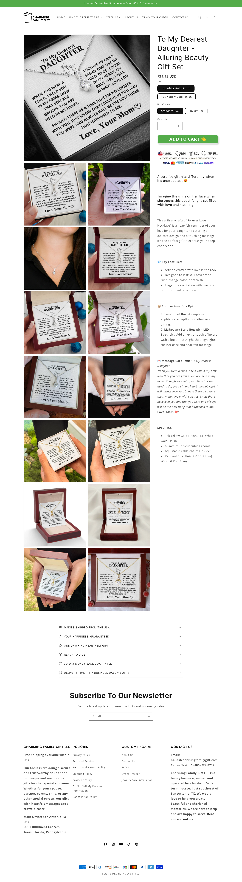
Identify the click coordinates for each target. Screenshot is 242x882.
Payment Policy (82, 780)
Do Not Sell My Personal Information (88, 789)
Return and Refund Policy (89, 767)
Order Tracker (131, 773)
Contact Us (129, 761)
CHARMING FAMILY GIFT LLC (124, 873)
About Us (127, 755)
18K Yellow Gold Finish (176, 96)
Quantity (162, 119)
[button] (85, 17)
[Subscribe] (149, 716)
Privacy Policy (81, 755)
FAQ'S (125, 767)
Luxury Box (196, 111)
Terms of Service (83, 761)
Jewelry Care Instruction (137, 780)
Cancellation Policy (85, 797)
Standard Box (170, 111)
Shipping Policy (82, 773)
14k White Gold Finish (176, 88)
